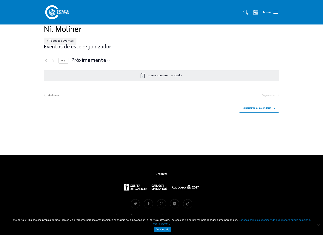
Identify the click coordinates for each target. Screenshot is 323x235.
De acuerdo (163, 229)
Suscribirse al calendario (257, 108)
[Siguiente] (53, 61)
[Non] (318, 225)
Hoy (63, 60)
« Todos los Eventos (60, 40)
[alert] (161, 75)
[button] (270, 12)
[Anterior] (46, 61)
